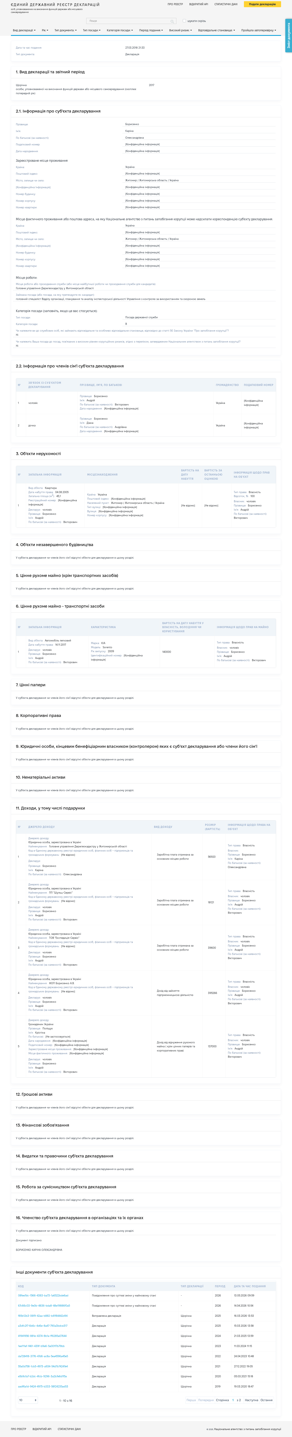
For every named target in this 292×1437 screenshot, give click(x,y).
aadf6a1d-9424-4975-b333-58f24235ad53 (43, 1386)
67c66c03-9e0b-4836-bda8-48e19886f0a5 (44, 1305)
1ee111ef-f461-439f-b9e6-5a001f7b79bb (41, 1346)
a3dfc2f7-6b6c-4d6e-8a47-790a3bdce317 (42, 1325)
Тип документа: (64, 30)
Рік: (44, 30)
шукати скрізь (197, 21)
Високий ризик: (179, 30)
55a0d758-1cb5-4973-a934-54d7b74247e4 (43, 1366)
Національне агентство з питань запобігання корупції (247, 1429)
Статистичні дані (226, 4)
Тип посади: (90, 30)
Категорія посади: (119, 30)
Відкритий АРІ (198, 4)
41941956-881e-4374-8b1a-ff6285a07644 (42, 1335)
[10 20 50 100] (28, 1400)
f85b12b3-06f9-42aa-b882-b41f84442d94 (43, 1315)
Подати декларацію (262, 4)
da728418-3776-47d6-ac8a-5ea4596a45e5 (43, 1356)
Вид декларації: (23, 30)
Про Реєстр (175, 4)
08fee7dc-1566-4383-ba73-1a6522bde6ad (43, 1295)
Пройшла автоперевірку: (257, 30)
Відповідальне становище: (215, 30)
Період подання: (150, 30)
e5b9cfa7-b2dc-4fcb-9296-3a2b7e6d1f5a (42, 1376)
